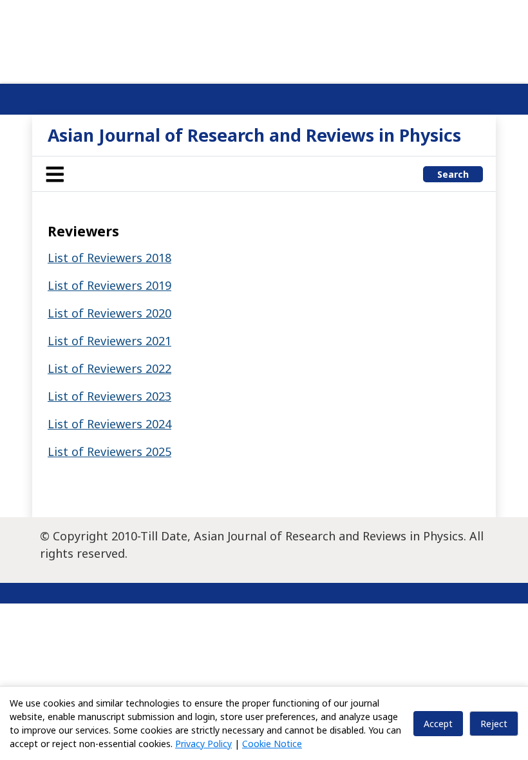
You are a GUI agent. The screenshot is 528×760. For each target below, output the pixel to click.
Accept (438, 723)
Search (453, 174)
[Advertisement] (264, 38)
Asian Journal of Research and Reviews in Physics (254, 135)
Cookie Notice (272, 743)
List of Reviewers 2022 (109, 368)
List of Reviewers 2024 (109, 424)
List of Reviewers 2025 (109, 451)
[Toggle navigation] (54, 174)
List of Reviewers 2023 (109, 396)
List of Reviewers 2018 (109, 257)
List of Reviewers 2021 (109, 340)
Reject (493, 723)
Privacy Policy (203, 743)
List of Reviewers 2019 (109, 285)
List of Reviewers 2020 (109, 313)
